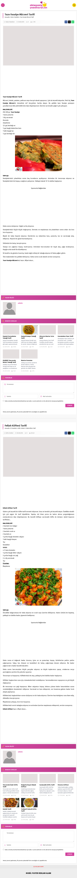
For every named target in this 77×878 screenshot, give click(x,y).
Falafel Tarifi (7, 809)
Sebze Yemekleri (15, 17)
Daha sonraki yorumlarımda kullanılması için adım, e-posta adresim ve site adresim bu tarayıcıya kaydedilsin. (34, 401)
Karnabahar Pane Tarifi (65, 336)
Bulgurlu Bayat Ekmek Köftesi (28, 786)
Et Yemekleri (14, 428)
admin (20, 303)
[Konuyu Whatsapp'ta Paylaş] (72, 22)
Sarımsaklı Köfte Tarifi (46, 785)
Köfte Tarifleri (21, 428)
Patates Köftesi (63, 785)
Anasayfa (7, 17)
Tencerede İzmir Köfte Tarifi (10, 786)
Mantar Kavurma (26, 360)
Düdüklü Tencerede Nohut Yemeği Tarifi (9, 361)
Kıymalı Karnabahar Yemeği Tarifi (9, 337)
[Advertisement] (38, 81)
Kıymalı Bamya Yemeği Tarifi (28, 337)
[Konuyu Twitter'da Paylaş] (69, 22)
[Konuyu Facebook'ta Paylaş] (66, 22)
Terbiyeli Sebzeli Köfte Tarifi (29, 810)
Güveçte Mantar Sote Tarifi (46, 337)
